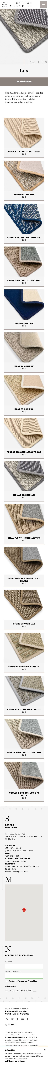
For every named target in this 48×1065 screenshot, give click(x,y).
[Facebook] (17, 1019)
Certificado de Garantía (17, 1014)
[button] (24, 910)
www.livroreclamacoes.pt (18, 1037)
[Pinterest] (7, 1019)
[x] (45, 1049)
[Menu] (43, 4)
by (6, 1024)
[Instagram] (13, 1019)
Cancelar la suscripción (18, 991)
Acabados (24, 81)
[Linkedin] (22, 1019)
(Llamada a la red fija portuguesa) (19, 849)
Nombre (8, 962)
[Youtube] (28, 1019)
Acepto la (23, 981)
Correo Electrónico (13, 971)
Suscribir (10, 986)
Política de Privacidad (27, 981)
